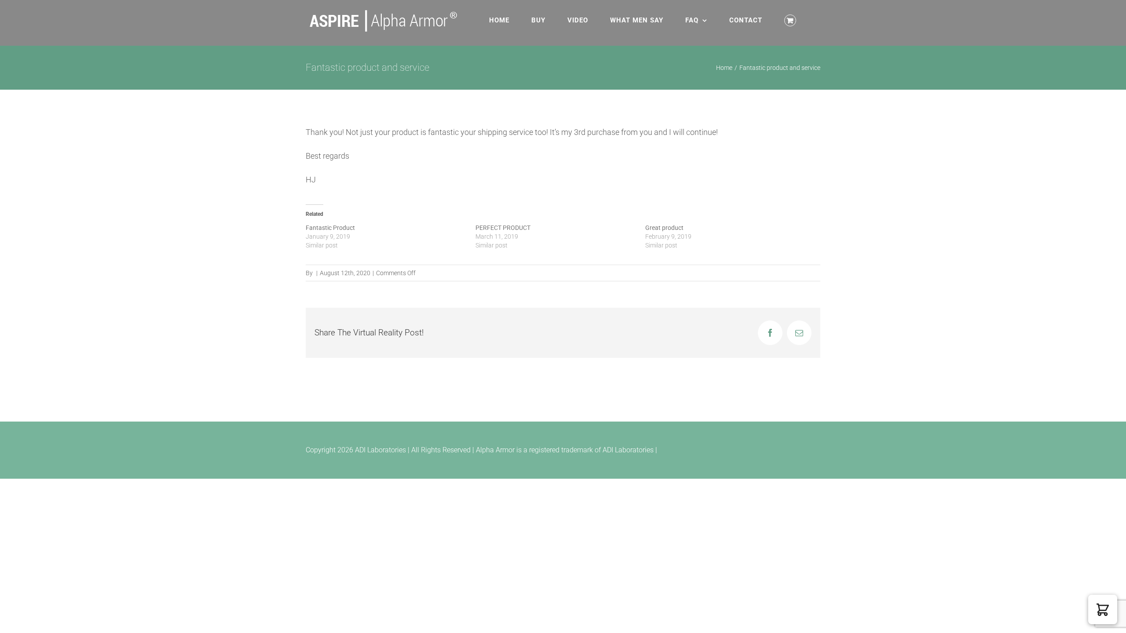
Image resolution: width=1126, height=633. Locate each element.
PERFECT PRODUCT (502, 227)
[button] (1102, 609)
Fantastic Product (330, 227)
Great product (664, 227)
